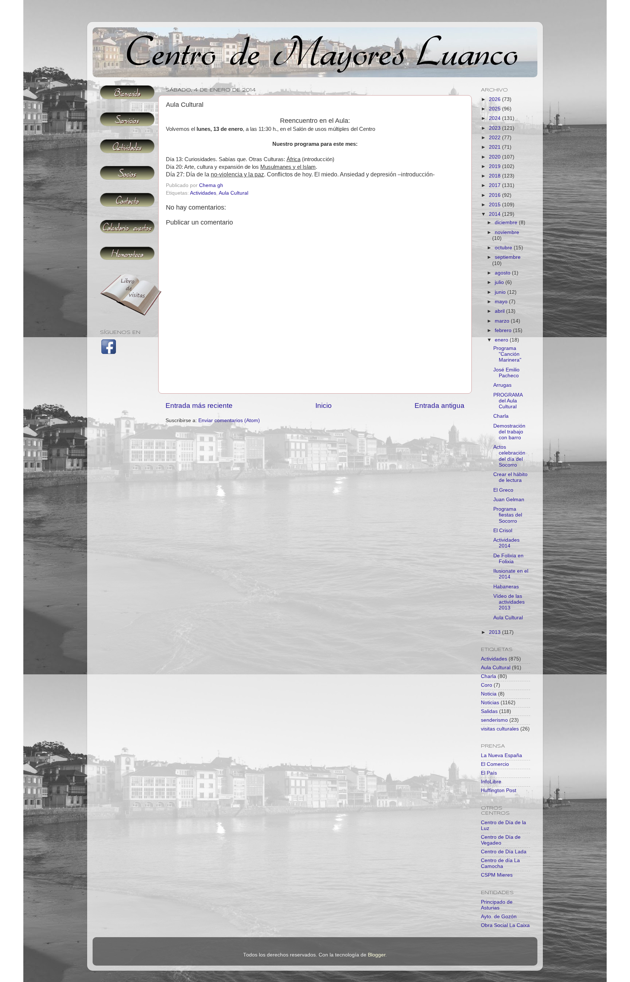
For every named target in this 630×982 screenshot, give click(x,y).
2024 (495, 118)
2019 (495, 166)
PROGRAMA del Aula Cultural (507, 400)
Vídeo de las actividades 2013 (509, 602)
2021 (495, 147)
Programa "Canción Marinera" (507, 354)
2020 (495, 157)
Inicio (323, 405)
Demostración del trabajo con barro (509, 431)
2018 (495, 176)
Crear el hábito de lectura (510, 477)
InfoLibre (491, 781)
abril (500, 311)
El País (489, 773)
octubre (504, 247)
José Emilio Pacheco (506, 372)
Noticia (489, 694)
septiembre (508, 257)
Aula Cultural (233, 193)
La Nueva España (501, 755)
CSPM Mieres (497, 875)
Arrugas (502, 385)
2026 (495, 99)
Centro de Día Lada (503, 851)
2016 (495, 195)
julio (500, 282)
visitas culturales (500, 729)
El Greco (503, 490)
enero (502, 340)
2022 (495, 137)
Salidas (489, 711)
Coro (486, 685)
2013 (495, 632)
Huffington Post (498, 790)
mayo (502, 301)
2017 (495, 185)
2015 (495, 204)
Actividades (203, 193)
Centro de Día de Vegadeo (501, 840)
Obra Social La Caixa (505, 925)
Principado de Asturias (497, 905)
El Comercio (495, 764)
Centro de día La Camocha (500, 863)
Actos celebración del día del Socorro (509, 456)
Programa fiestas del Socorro (507, 514)
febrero (504, 330)
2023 (495, 128)
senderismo (494, 720)
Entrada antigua (439, 405)
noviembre (507, 232)
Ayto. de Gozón (499, 916)
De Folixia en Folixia (508, 558)
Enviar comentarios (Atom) (229, 420)
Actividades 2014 (506, 543)
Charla (501, 416)
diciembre (507, 222)
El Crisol (502, 530)
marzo (503, 321)
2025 (495, 109)
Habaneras (506, 586)
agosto (503, 273)
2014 (495, 214)
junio (501, 292)
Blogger (376, 955)
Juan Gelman (508, 499)
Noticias (490, 702)
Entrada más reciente (199, 405)
